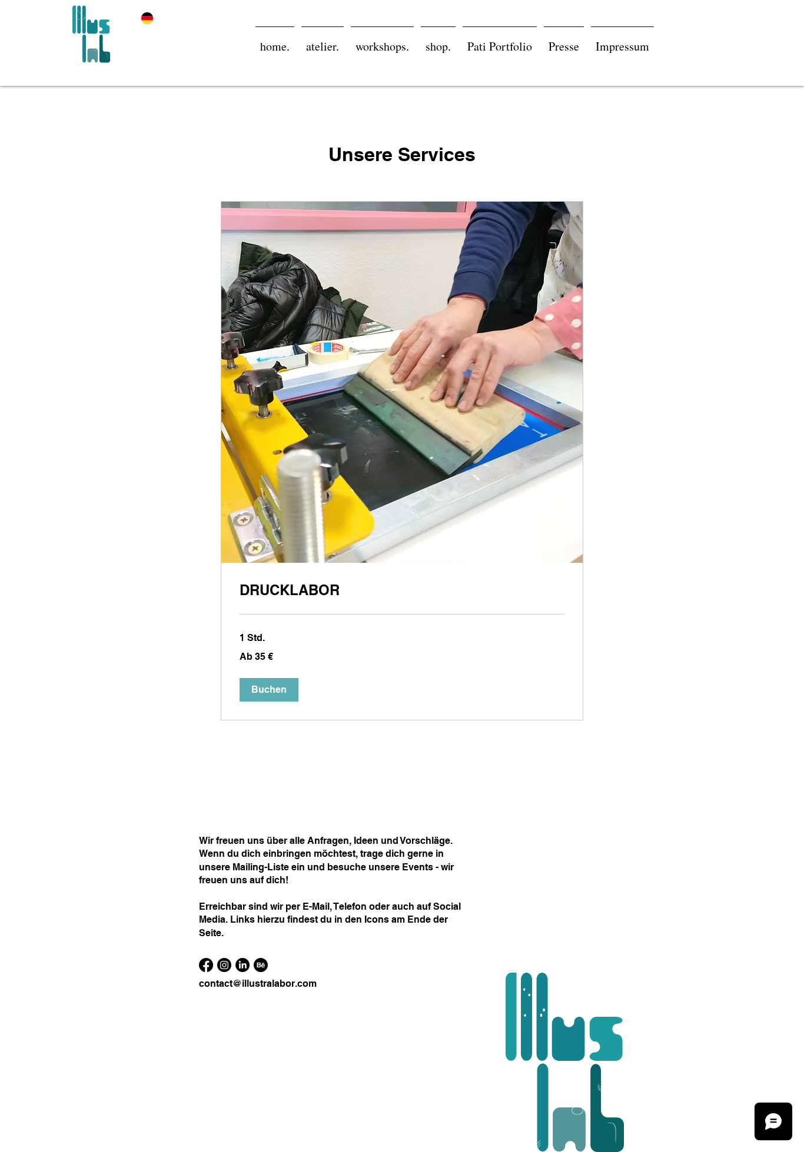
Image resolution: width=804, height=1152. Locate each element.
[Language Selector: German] (154, 18)
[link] (402, 590)
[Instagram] (224, 965)
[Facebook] (206, 965)
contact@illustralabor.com (258, 983)
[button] (269, 690)
